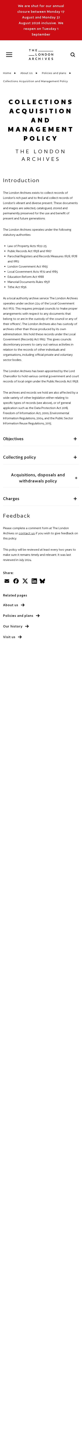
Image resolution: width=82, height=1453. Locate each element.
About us (10, 605)
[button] (9, 54)
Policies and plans (18, 616)
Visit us (9, 637)
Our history (13, 626)
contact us (27, 533)
